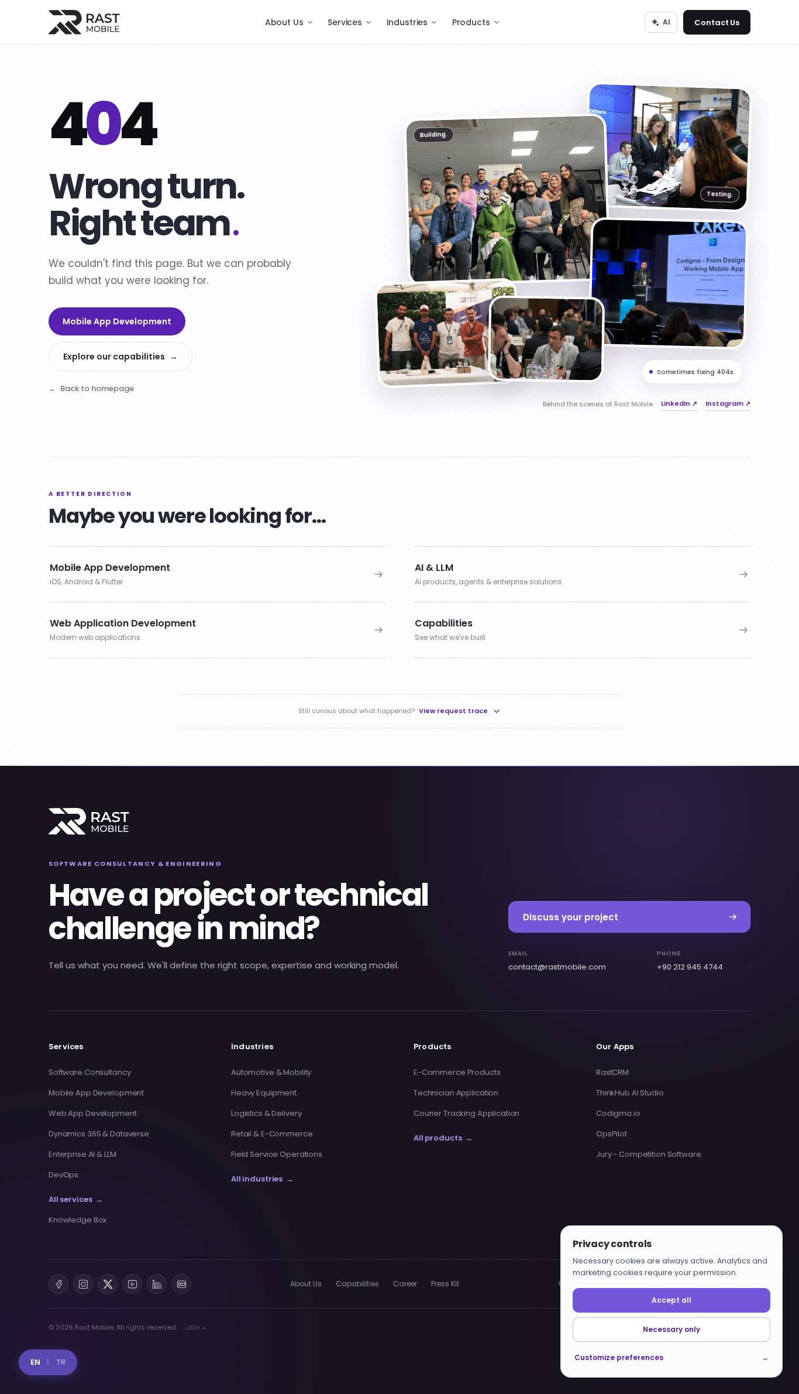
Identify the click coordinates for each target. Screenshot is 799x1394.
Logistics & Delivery (266, 1113)
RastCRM (612, 1072)
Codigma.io (618, 1113)
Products (471, 22)
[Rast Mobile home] (89, 821)
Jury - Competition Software (648, 1154)
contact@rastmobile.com (557, 960)
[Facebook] (58, 1284)
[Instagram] (83, 1284)
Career (405, 1284)
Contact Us (716, 22)
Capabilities (357, 1284)
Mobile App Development (117, 321)
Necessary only (671, 1329)
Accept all (671, 1300)
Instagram (727, 403)
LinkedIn (679, 403)
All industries (262, 1178)
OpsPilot (611, 1133)
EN (35, 1362)
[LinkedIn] (157, 1284)
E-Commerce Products (457, 1072)
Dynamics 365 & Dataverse (99, 1133)
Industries (407, 22)
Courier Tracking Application (466, 1113)
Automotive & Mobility (271, 1072)
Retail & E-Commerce (272, 1133)
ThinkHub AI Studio (630, 1092)
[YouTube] (132, 1284)
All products (443, 1137)
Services (345, 22)
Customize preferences (671, 1357)
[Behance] (181, 1284)
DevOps (63, 1174)
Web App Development (93, 1113)
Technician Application (456, 1092)
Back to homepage (91, 388)
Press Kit (445, 1284)
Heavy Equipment (264, 1092)
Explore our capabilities (120, 356)
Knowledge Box (77, 1219)
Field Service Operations (276, 1154)
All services (76, 1199)
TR (61, 1362)
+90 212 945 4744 (690, 960)
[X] (108, 1284)
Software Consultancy (89, 1072)
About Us (284, 22)
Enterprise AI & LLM (82, 1154)
